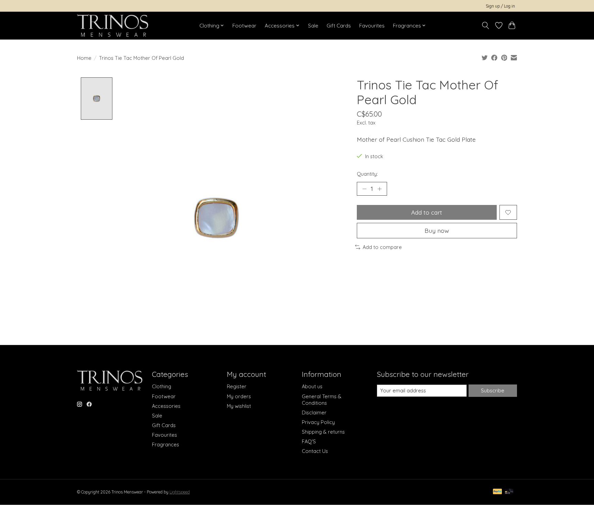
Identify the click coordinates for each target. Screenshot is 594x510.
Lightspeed (179, 492)
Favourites (372, 25)
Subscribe (492, 390)
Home (84, 58)
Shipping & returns (323, 431)
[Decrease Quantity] (364, 189)
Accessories (166, 406)
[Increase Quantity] (379, 189)
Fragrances (165, 444)
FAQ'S (309, 441)
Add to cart (426, 212)
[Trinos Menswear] (112, 25)
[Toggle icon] (486, 25)
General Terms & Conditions (321, 399)
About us (312, 386)
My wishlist (239, 406)
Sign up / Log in (500, 6)
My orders (239, 396)
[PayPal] (497, 492)
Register (236, 386)
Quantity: (367, 174)
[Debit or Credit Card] (509, 492)
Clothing (161, 386)
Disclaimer (314, 412)
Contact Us (315, 451)
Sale (313, 25)
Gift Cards (339, 25)
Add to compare (382, 247)
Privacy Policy (318, 422)
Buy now (437, 230)
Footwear (244, 25)
